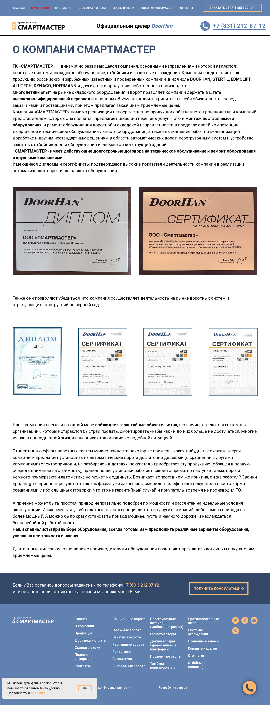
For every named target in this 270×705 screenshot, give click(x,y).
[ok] (244, 623)
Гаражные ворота (126, 630)
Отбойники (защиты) (196, 665)
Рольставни (122, 652)
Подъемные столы (165, 656)
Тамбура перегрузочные (162, 666)
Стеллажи (196, 656)
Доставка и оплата (92, 8)
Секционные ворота (129, 619)
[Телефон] (235, 633)
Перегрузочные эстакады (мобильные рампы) (166, 623)
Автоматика (122, 659)
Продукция (63, 8)
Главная (19, 8)
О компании (40, 8)
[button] (232, 8)
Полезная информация (156, 8)
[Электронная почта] (254, 623)
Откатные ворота (126, 637)
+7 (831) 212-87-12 (239, 25)
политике (38, 693)
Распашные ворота (128, 644)
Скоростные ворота (128, 666)
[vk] (235, 623)
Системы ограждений (198, 632)
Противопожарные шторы (203, 621)
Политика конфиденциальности (106, 687)
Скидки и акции (123, 8)
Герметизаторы (163, 634)
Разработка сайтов (173, 687)
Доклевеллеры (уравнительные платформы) (163, 645)
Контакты (186, 8)
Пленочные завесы (204, 641)
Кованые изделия (202, 648)
